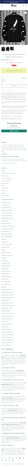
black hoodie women (6, 276)
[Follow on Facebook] (2, 458)
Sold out (14, 85)
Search (3, 171)
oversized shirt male (6, 231)
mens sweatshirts (5, 284)
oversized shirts (5, 220)
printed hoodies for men (7, 292)
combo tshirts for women (7, 339)
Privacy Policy (5, 176)
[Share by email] (11, 90)
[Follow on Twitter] (5, 458)
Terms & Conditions (6, 178)
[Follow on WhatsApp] (5, 460)
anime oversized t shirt (6, 236)
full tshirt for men (5, 310)
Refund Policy (5, 183)
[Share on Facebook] (5, 90)
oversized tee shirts (6, 202)
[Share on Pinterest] (9, 90)
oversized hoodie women (7, 294)
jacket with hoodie (5, 281)
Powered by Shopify (19, 464)
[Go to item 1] (3, 49)
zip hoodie (3, 286)
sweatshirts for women (6, 255)
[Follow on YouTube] (19, 458)
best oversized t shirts (6, 244)
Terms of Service (5, 181)
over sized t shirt (5, 204)
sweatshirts (4, 257)
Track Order (4, 188)
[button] (4, 59)
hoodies (3, 249)
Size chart (24, 77)
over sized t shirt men (6, 212)
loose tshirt (4, 239)
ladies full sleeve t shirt (6, 308)
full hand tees (4, 326)
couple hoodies (5, 268)
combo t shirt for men (6, 329)
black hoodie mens (5, 265)
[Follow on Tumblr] (9, 460)
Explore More (5, 195)
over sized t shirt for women (8, 226)
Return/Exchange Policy (8, 173)
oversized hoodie (5, 263)
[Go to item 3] (12, 48)
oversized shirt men (6, 223)
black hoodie (4, 260)
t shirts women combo (6, 342)
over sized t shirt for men (7, 228)
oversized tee (4, 242)
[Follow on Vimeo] (23, 458)
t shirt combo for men (6, 345)
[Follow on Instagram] (9, 458)
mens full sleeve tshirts (6, 316)
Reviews (3, 193)
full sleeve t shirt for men (7, 302)
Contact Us (4, 190)
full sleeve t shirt (5, 300)
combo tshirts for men (6, 331)
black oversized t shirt (6, 234)
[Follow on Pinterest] (16, 458)
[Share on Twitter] (7, 90)
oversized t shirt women (7, 210)
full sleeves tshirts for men (7, 313)
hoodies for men (5, 247)
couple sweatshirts (5, 271)
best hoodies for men (6, 289)
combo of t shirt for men (7, 334)
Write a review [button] (14, 131)
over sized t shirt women (7, 218)
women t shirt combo (6, 337)
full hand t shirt (5, 321)
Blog (2, 185)
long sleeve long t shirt (6, 323)
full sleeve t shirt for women (8, 305)
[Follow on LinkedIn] (2, 460)
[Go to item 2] (8, 49)
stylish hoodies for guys (7, 297)
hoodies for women (6, 252)
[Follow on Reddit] (12, 460)
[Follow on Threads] (12, 458)
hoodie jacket (4, 279)
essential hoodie (5, 273)
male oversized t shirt (6, 215)
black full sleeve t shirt (6, 318)
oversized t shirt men (6, 207)
